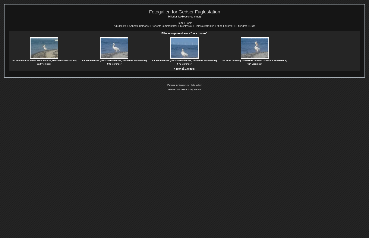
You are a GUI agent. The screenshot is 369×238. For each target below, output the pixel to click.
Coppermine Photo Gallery (190, 85)
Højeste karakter (204, 26)
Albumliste (120, 26)
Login (189, 23)
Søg (252, 26)
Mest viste (186, 26)
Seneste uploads (139, 26)
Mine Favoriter (225, 26)
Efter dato (241, 26)
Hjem (180, 23)
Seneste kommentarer (164, 26)
